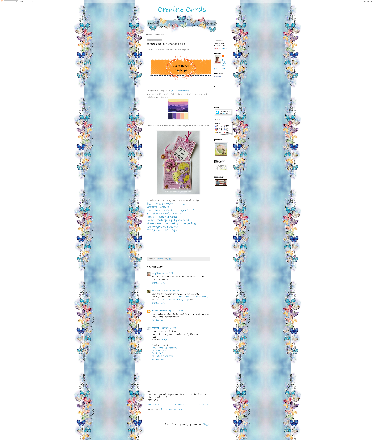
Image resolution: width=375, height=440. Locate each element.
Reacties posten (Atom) (171, 409)
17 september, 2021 (174, 310)
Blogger (206, 424)
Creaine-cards (217, 76)
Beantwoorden (158, 283)
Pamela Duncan (159, 310)
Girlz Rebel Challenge (180, 90)
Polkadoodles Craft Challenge (164, 213)
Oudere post (203, 404)
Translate (222, 48)
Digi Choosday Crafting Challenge (166, 203)
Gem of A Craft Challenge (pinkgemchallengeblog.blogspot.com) (168, 218)
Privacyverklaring (159, 34)
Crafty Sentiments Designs (162, 230)
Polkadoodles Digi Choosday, (164, 347)
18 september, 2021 (167, 327)
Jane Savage (157, 290)
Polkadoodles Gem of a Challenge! (193, 296)
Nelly (154, 273)
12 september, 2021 (172, 290)
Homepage (179, 404)
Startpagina (149, 34)
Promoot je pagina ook (219, 82)
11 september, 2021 (165, 273)
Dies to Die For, (158, 353)
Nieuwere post (153, 404)
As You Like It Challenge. (162, 356)
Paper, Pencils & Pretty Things (176, 299)
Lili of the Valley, (159, 350)
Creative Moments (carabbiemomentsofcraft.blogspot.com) (170, 208)
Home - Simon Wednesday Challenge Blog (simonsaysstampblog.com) (171, 225)
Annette (155, 327)
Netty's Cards (167, 339)
